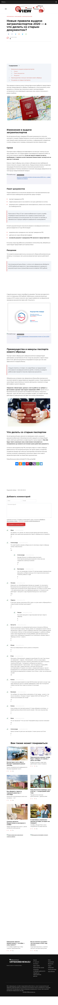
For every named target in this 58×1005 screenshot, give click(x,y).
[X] (30, 463)
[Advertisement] (29, 54)
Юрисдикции (18, 16)
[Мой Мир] (23, 463)
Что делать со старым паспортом (20, 80)
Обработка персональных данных (37, 974)
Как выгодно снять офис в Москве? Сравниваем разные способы (16, 764)
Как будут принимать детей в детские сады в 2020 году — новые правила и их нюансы (33, 178)
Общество (51, 967)
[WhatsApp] (37, 463)
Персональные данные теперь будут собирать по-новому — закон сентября (40, 759)
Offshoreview (10, 16)
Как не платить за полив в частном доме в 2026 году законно (38, 943)
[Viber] (34, 463)
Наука (49, 965)
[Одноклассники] (20, 463)
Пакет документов (19, 73)
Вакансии (50, 963)
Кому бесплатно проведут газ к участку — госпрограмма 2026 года (40, 791)
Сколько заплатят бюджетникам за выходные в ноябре (16, 823)
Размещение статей (38, 967)
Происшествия (52, 969)
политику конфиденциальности (32, 521)
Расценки (16, 75)
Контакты (35, 963)
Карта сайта (36, 965)
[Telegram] (41, 463)
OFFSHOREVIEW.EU (20, 962)
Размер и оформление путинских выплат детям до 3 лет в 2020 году (33, 337)
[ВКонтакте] (16, 463)
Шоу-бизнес (51, 971)
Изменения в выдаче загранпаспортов (22, 69)
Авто (49, 960)
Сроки (16, 71)
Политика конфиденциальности (39, 970)
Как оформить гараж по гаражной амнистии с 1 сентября (14, 793)
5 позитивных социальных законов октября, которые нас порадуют (40, 821)
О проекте (36, 962)
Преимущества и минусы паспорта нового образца (26, 77)
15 (10, 38)
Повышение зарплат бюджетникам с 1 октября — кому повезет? (16, 943)
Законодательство (27, 16)
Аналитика (51, 962)
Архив (35, 960)
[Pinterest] (27, 463)
